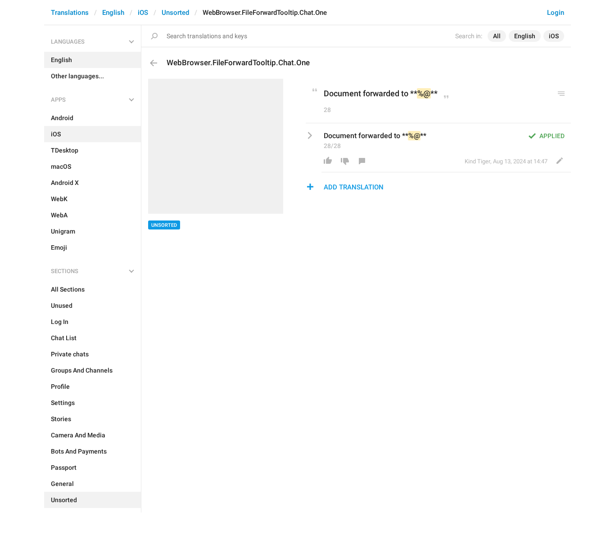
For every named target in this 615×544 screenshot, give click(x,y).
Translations (70, 13)
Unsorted (175, 13)
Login (555, 13)
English (113, 13)
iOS (143, 13)
